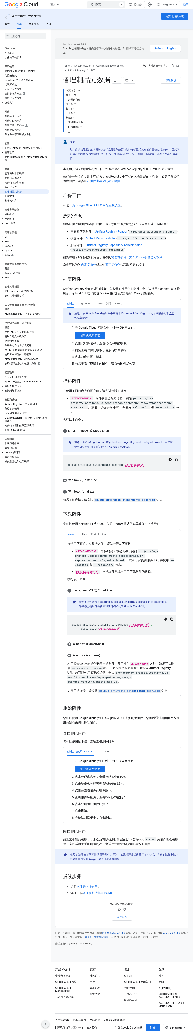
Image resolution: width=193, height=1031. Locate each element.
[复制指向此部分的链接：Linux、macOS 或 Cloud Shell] (112, 431)
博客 (161, 975)
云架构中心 (130, 993)
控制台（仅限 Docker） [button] (81, 751)
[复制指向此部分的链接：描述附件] (85, 381)
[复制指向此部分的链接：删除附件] (85, 708)
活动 (161, 981)
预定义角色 (112, 265)
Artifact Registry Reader (111, 231)
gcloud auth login (119, 442)
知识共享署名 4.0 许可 (114, 933)
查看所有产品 (63, 975)
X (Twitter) (165, 987)
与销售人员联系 (64, 996)
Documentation (82, 65)
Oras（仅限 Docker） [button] (110, 303)
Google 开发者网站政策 (96, 936)
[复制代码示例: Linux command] (176, 460)
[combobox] (106, 4)
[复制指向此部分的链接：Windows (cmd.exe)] (99, 491)
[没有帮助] (178, 66)
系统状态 (95, 993)
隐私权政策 (79, 1019)
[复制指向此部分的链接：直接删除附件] (89, 734)
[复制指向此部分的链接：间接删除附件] (89, 832)
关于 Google (62, 1019)
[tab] (70, 303)
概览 (7, 24)
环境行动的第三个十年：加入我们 (77, 1027)
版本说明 (95, 987)
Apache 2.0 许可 (172, 933)
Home (66, 65)
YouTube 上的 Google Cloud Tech (171, 1004)
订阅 (152, 1027)
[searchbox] (25, 36)
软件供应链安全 (87, 886)
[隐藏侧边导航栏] (45, 1024)
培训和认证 (130, 999)
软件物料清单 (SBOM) (97, 893)
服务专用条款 (96, 149)
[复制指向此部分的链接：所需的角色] (85, 216)
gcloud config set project (147, 442)
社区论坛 (95, 975)
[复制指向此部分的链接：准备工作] (85, 196)
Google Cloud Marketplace (63, 989)
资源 (48, 24)
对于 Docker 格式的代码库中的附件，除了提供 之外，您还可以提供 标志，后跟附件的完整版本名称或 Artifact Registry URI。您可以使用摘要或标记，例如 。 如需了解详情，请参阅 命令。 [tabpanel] (120, 617)
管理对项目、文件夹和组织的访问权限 (136, 257)
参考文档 (34, 24)
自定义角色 (88, 265)
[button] (24, 102)
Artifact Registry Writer (101, 238)
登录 (185, 4)
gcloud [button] (85, 303)
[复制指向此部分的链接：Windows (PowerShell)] (103, 480)
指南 (19, 24)
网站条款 (95, 1019)
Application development (110, 65)
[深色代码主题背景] (170, 460)
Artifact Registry (26, 16)
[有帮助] (172, 66)
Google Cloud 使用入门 (137, 981)
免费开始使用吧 (174, 16)
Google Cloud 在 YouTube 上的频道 (169, 995)
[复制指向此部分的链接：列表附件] (85, 279)
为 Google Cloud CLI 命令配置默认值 (96, 205)
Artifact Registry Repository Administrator (114, 245)
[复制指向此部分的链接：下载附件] (85, 514)
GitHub (128, 975)
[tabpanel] (122, 337)
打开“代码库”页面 (90, 335)
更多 (53, 4)
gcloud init (99, 442)
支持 (92, 981)
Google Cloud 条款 (114, 1019)
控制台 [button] (70, 303)
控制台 (138, 4)
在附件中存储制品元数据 (103, 181)
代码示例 (129, 987)
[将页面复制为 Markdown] (126, 80)
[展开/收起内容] (79, 90)
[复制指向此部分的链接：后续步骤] (85, 877)
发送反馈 (170, 80)
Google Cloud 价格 (66, 981)
